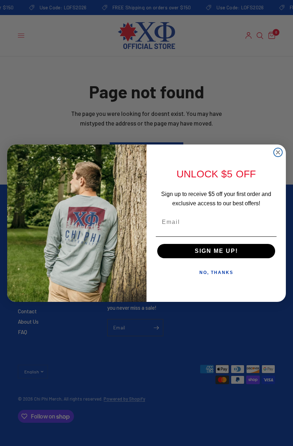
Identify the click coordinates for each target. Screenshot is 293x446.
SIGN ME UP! (216, 251)
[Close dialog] (278, 152)
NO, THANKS (216, 272)
